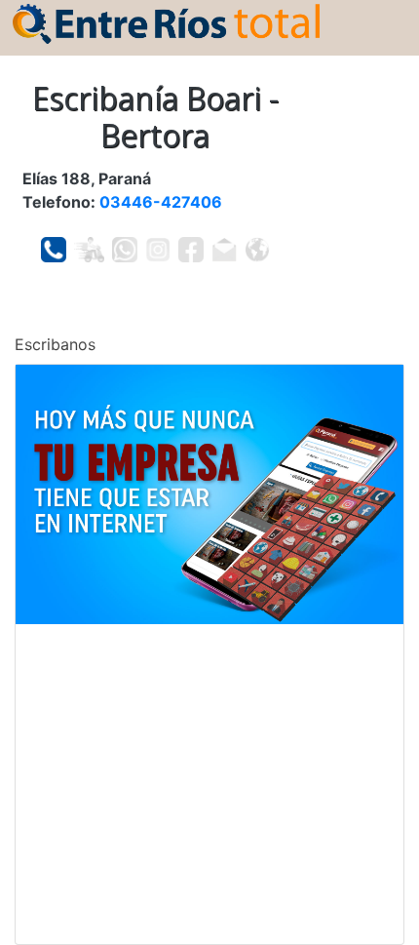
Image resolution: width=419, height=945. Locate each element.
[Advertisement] (209, 784)
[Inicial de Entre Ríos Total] (166, 22)
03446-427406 (160, 202)
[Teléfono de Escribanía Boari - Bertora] (53, 249)
